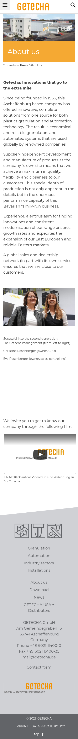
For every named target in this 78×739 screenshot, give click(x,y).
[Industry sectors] (55, 532)
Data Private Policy (48, 726)
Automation (39, 555)
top (37, 734)
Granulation (39, 548)
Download (39, 590)
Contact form (39, 667)
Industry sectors (39, 563)
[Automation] (39, 532)
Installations (39, 570)
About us (39, 582)
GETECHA (33, 7)
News (39, 597)
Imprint (22, 726)
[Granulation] (22, 532)
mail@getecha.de (39, 657)
